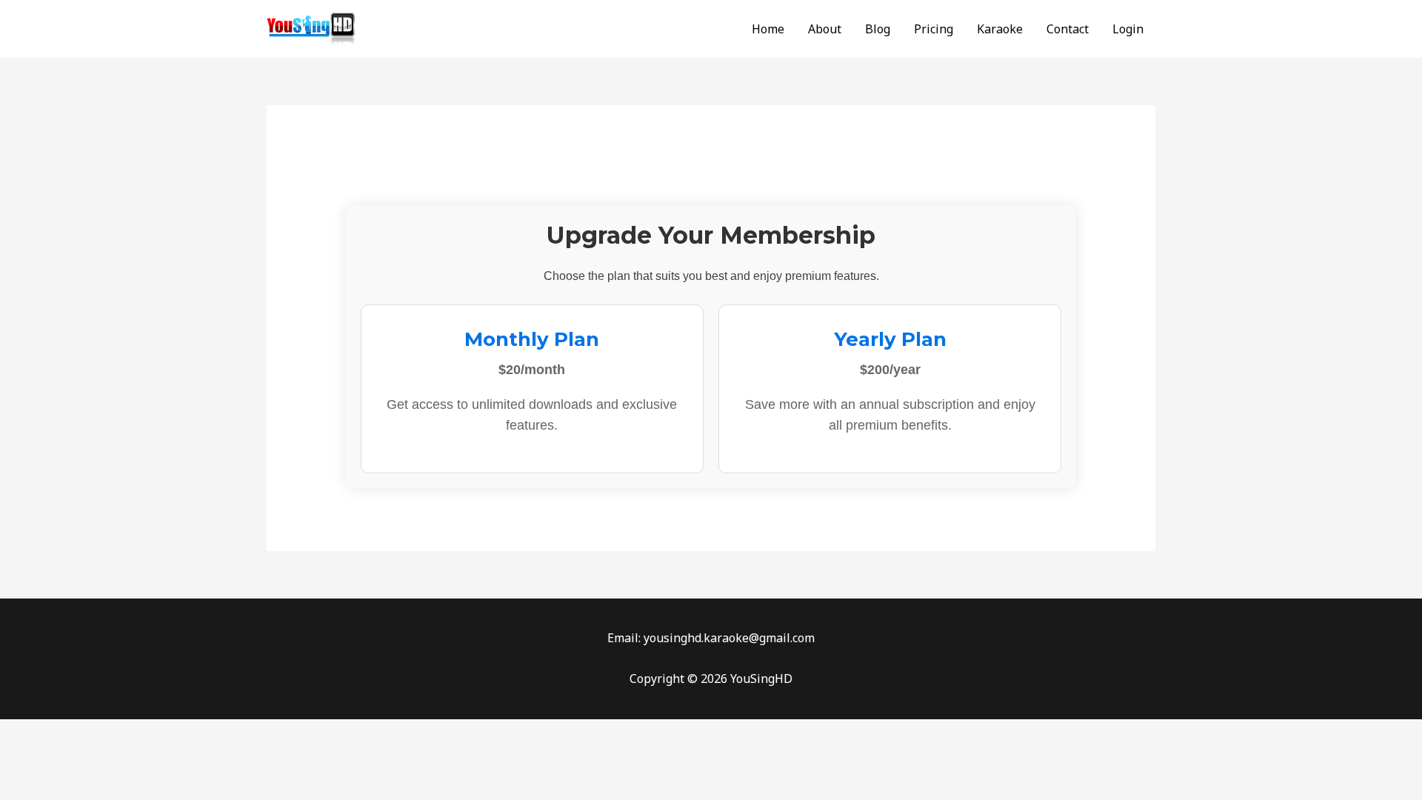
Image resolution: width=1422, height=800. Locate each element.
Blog (877, 29)
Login (1128, 29)
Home (768, 29)
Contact (1068, 29)
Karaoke (1000, 29)
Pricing (933, 29)
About (824, 29)
